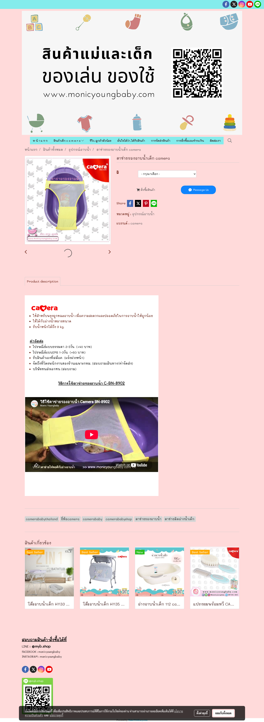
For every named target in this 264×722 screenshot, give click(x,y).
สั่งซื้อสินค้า (147, 190)
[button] (230, 140)
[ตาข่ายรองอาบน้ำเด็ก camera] (68, 200)
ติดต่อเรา (215, 140)
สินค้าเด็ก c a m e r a (67, 140)
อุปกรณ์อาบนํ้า (143, 214)
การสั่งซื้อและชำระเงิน (190, 140)
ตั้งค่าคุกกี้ (202, 713)
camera (136, 223)
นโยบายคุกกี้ (56, 715)
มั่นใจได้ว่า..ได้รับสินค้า (131, 140)
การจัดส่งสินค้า (160, 140)
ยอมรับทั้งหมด (223, 713)
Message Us (200, 190)
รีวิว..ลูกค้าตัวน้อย (100, 140)
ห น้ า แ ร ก (40, 140)
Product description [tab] (42, 281)
